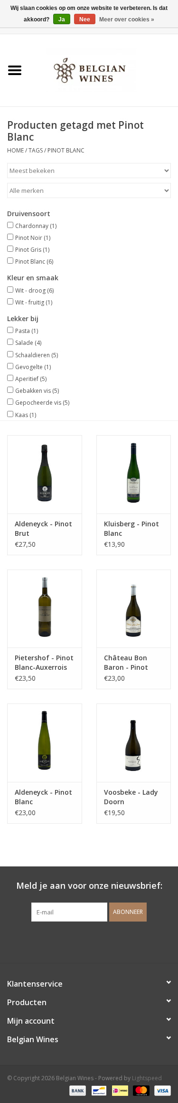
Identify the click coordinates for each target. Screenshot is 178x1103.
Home (15, 150)
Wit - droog (34, 290)
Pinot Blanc (65, 150)
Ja (61, 19)
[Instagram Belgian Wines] (106, 941)
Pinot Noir (32, 238)
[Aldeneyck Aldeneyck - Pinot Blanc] (44, 743)
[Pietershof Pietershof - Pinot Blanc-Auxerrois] (44, 609)
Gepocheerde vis (42, 403)
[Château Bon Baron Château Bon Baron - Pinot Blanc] (133, 609)
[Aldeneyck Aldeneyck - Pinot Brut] (44, 474)
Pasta (26, 331)
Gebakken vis (37, 391)
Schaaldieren (36, 355)
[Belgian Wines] (104, 69)
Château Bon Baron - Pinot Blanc (126, 662)
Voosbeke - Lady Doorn (131, 797)
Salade (28, 343)
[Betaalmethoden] (76, 1090)
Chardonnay (35, 226)
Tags (35, 150)
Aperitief (31, 379)
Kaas (25, 415)
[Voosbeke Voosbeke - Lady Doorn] (133, 743)
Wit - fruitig (33, 302)
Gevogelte (33, 367)
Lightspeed (147, 1078)
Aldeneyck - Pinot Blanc (43, 797)
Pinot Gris (32, 250)
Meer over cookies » (126, 19)
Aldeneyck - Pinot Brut (43, 528)
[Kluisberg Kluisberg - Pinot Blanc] (133, 474)
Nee (84, 19)
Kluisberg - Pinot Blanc (131, 528)
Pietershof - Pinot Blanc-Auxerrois (44, 662)
